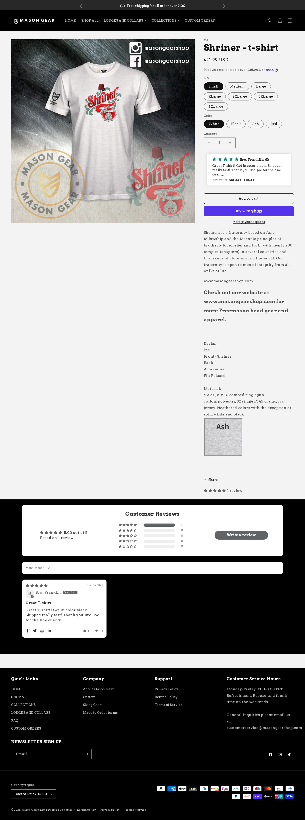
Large (261, 86)
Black (236, 124)
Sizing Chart (93, 705)
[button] (81, 6)
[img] (37, 586)
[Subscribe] (86, 754)
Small (214, 86)
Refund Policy (166, 697)
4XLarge (216, 106)
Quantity (210, 134)
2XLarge (240, 96)
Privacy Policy (166, 689)
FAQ (15, 720)
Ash (255, 124)
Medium (237, 86)
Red (274, 124)
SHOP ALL (20, 697)
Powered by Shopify (59, 809)
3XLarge (266, 96)
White (214, 124)
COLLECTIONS (23, 705)
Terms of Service (168, 705)
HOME (16, 689)
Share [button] (213, 480)
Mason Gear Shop (33, 809)
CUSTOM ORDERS (26, 728)
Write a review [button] (241, 535)
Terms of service (135, 809)
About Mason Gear (98, 689)
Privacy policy (110, 809)
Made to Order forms (100, 712)
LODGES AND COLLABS (30, 712)
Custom (89, 697)
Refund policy (86, 809)
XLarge (215, 96)
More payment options (249, 221)
